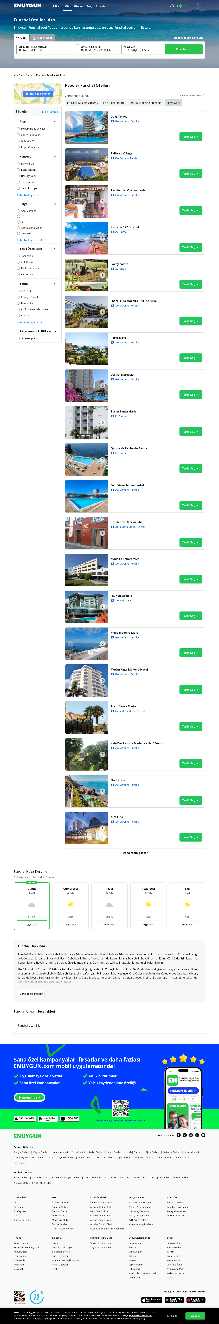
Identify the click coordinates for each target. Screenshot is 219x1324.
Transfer (172, 1197)
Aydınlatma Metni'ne (140, 1315)
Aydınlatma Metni (176, 1268)
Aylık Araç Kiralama (138, 1219)
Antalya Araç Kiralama (140, 1215)
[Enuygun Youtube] (203, 1135)
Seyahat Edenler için (101, 1242)
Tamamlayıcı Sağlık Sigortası (66, 1260)
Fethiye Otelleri (60, 1224)
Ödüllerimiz (134, 1268)
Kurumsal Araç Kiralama (141, 1224)
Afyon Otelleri (183, 1157)
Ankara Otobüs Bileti (101, 1206)
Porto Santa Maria (123, 706)
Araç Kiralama (136, 1197)
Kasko (55, 1242)
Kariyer (132, 1260)
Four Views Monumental (127, 485)
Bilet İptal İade (174, 1264)
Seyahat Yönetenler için (102, 1247)
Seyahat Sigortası (61, 1251)
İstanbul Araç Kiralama (140, 1202)
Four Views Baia (121, 596)
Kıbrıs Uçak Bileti (22, 1219)
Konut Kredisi (21, 1251)
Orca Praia (118, 780)
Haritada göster (40, 93)
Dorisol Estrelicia (122, 374)
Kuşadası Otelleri (105, 1157)
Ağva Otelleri (152, 1152)
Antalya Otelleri (60, 1206)
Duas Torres (119, 116)
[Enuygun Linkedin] (197, 1135)
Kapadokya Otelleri (24, 1157)
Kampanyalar (174, 1247)
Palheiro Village (121, 153)
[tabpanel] (109, 50)
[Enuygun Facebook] (179, 1135)
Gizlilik (170, 1277)
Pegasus (18, 1206)
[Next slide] (102, 127)
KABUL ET (195, 1315)
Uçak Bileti (20, 1197)
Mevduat (18, 1268)
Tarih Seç (188, 137)
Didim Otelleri (96, 1152)
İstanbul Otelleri (60, 1202)
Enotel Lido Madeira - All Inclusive (134, 301)
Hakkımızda (135, 1242)
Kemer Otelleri (60, 1152)
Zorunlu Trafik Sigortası (64, 1247)
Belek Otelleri (85, 1157)
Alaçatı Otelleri (142, 1157)
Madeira (40, 75)
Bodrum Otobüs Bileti (101, 1215)
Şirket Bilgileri (135, 1251)
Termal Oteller (40, 1177)
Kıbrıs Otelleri (114, 1152)
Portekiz (30, 75)
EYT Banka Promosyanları (27, 1247)
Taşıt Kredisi (20, 1255)
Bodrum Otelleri (60, 1211)
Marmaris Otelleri (61, 1219)
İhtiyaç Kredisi (21, 1242)
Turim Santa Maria (124, 411)
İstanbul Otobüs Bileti (101, 1202)
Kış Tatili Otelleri (22, 1182)
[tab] (21, 37)
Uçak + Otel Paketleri (62, 1228)
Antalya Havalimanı (177, 1211)
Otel (21, 75)
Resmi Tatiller (174, 1260)
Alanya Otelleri (21, 1152)
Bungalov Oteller (161, 1177)
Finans (17, 1237)
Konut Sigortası (60, 1264)
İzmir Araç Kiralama (139, 1211)
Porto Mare (118, 338)
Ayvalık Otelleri (66, 1157)
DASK (55, 1268)
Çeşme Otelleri (40, 1152)
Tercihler (172, 1315)
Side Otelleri (78, 1152)
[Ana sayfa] (15, 75)
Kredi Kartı (19, 1264)
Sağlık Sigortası (60, 1255)
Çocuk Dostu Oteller (137, 1177)
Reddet (38, 1318)
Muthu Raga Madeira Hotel (129, 669)
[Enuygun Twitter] (191, 1135)
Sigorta (56, 1237)
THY (16, 1202)
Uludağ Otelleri (133, 1152)
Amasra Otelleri (46, 1157)
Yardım (170, 1251)
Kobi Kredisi (20, 1260)
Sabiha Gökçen (175, 1202)
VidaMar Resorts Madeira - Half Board (137, 743)
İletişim (132, 1247)
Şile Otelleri (125, 1157)
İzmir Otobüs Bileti (99, 1211)
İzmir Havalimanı (175, 1215)
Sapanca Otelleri (163, 1157)
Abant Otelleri (192, 1152)
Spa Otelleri (117, 1177)
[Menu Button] (188, 6)
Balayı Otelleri (21, 1177)
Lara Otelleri (20, 1162)
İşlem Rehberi (174, 1255)
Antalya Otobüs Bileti (101, 1224)
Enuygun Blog (174, 1242)
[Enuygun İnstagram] (185, 1135)
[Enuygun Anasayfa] (27, 6)
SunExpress (20, 1211)
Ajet (16, 1215)
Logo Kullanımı (136, 1264)
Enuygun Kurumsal (101, 1237)
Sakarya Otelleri (171, 1152)
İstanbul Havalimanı (177, 1206)
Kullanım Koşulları (176, 1273)
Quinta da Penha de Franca (129, 448)
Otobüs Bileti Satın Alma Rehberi (107, 1228)
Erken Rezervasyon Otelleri (66, 1177)
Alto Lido (117, 817)
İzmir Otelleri (58, 1215)
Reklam (132, 1255)
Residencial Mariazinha (127, 522)
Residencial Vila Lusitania (128, 190)
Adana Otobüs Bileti (100, 1219)
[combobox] (49, 50)
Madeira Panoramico (125, 559)
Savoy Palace (119, 264)
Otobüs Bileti (98, 1197)
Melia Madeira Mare (124, 633)
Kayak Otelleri (181, 1177)
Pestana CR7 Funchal (125, 227)
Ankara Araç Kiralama (140, 1206)
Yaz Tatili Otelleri (42, 1182)
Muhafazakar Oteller (95, 1177)
